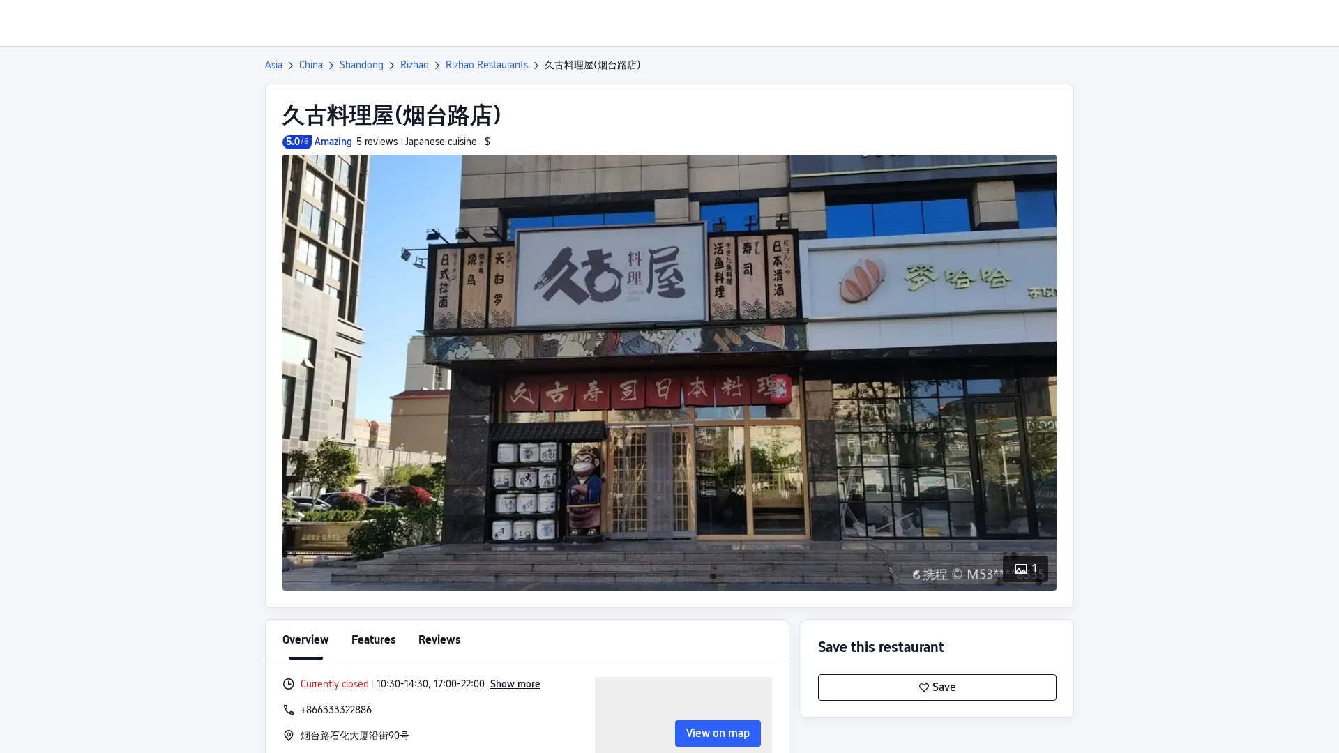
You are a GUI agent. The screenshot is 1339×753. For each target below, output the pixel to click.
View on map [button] (718, 733)
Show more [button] (515, 684)
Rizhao (414, 64)
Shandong (362, 64)
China (311, 64)
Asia (273, 64)
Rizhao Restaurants (487, 64)
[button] (1222, 23)
